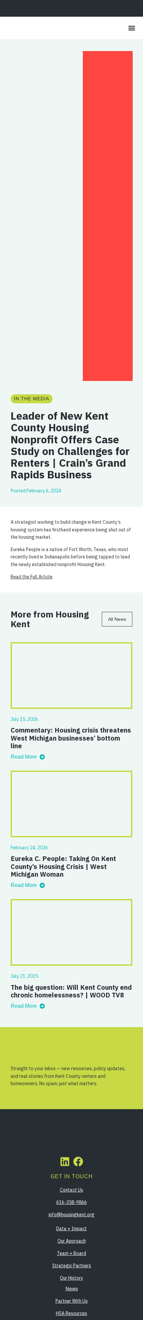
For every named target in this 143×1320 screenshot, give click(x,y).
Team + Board (71, 1253)
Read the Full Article (32, 577)
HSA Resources (71, 1313)
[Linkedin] (65, 1162)
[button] (131, 27)
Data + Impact (71, 1229)
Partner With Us (72, 1301)
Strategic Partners (71, 1266)
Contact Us (71, 1190)
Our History (71, 1278)
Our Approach (72, 1241)
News (72, 1288)
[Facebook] (78, 1162)
